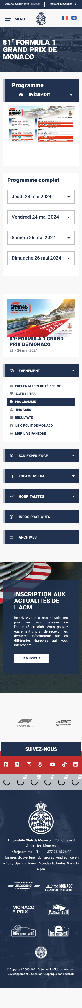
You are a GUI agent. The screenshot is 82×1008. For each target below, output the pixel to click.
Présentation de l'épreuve (38, 386)
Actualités (25, 394)
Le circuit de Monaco (34, 425)
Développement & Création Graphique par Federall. (41, 974)
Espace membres (62, 4)
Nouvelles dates (35, 4)
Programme (25, 401)
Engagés (23, 409)
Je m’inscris (31, 658)
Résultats (24, 417)
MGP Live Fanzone (30, 433)
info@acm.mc (21, 851)
